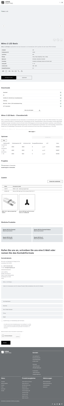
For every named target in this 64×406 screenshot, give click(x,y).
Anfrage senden (9, 77)
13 (3, 153)
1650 (23, 153)
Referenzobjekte (4, 383)
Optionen (24, 77)
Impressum (45, 386)
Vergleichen (48, 137)
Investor (2, 385)
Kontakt (2, 390)
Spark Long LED (25, 397)
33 (3, 150)
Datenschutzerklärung (47, 383)
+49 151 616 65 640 (7, 266)
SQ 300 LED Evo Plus (26, 385)
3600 (23, 146)
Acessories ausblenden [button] (54, 181)
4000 (13, 146)
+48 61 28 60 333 (36, 372)
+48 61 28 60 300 (36, 366)
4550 (23, 150)
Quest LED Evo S (25, 383)
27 (3, 146)
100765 (57, 153)
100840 (57, 146)
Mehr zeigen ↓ (32, 131)
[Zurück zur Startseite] (7, 2)
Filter (4, 140)
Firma (2, 386)
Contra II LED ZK (25, 388)
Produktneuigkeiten (28, 378)
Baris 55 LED (24, 386)
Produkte (3, 381)
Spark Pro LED (25, 396)
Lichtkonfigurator (46, 385)
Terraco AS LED (25, 392)
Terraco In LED (25, 394)
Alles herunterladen (28, 110)
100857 (57, 150)
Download (3, 388)
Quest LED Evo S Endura (27, 381)
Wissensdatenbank (46, 381)
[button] (60, 2)
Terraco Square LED (26, 390)
